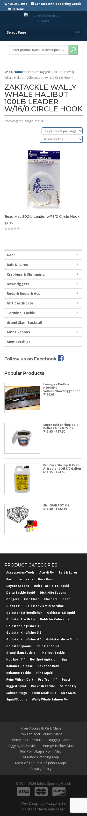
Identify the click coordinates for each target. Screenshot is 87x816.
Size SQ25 (68, 693)
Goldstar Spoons (19, 646)
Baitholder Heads (19, 579)
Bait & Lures (17, 264)
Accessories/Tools (20, 572)
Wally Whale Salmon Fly (50, 699)
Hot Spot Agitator (43, 659)
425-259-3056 (17, 4)
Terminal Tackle (21, 313)
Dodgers (12, 599)
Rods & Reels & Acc (23, 293)
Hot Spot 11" (15, 659)
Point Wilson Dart (19, 679)
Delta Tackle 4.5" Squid (51, 586)
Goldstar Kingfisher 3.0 (23, 626)
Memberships (18, 341)
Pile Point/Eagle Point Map (41, 751)
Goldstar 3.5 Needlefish (24, 613)
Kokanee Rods (48, 666)
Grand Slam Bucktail (24, 322)
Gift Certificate (20, 303)
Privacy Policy (40, 768)
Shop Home (13, 72)
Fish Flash (31, 599)
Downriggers (18, 283)
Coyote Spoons (17, 586)
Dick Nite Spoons (53, 593)
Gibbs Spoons (18, 332)
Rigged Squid (16, 686)
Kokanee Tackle (18, 673)
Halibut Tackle (53, 653)
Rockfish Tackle (43, 686)
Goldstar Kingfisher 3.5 (23, 632)
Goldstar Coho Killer (55, 619)
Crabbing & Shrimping (26, 274)
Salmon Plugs (16, 693)
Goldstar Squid (47, 646)
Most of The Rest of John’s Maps (41, 763)
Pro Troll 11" (47, 679)
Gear (11, 255)
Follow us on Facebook (31, 359)
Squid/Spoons (16, 699)
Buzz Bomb (46, 579)
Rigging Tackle (60, 740)
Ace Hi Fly (46, 572)
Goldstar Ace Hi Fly (20, 619)
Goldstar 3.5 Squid (61, 613)
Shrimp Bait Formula (26, 740)
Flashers (51, 599)
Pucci (66, 679)
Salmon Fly (68, 686)
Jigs (64, 659)
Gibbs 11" (13, 606)
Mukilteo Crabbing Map (41, 757)
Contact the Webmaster (43, 809)
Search (73, 49)
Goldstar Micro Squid (62, 639)
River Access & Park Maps (41, 728)
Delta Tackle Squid (20, 593)
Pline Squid (44, 673)
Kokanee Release (19, 666)
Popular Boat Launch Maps (41, 734)
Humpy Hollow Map (58, 745)
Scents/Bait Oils (44, 693)
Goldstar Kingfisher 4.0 (23, 639)
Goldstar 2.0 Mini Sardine (44, 606)
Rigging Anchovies (22, 745)
